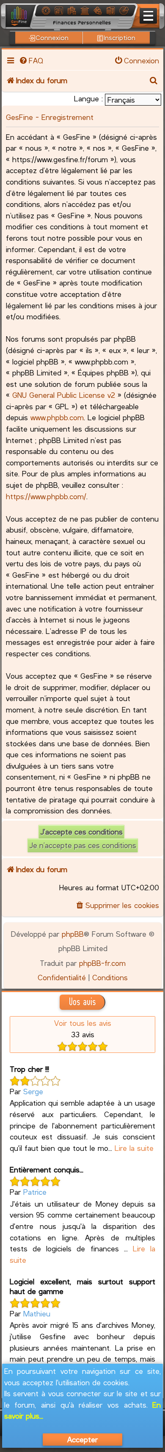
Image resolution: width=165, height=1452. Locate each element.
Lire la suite (134, 1148)
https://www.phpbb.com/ (46, 496)
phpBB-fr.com (102, 963)
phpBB (73, 933)
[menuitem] (30, 60)
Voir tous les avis (82, 1023)
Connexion (52, 37)
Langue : (88, 98)
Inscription (119, 37)
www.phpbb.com (57, 417)
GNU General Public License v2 (63, 395)
